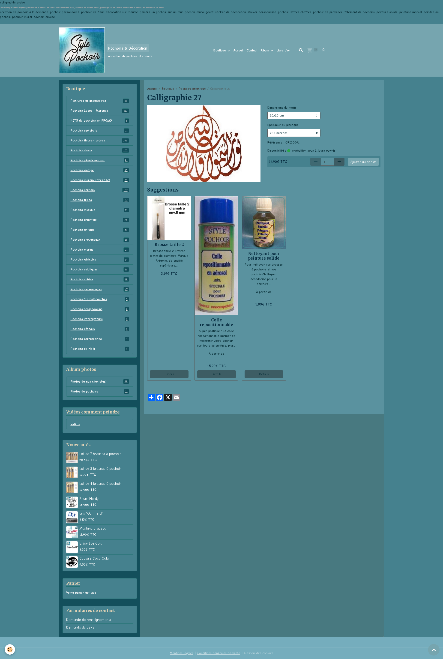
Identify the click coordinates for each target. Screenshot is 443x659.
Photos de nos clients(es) (99, 381)
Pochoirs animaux (99, 190)
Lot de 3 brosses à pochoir (100, 469)
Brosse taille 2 (169, 244)
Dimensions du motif (281, 108)
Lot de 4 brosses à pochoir (100, 484)
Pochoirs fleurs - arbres (99, 140)
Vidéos (75, 424)
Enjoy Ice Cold (90, 543)
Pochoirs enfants (99, 230)
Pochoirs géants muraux (99, 160)
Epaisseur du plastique (283, 125)
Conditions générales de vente (218, 653)
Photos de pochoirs (99, 391)
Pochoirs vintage (99, 170)
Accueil (238, 50)
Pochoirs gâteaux (99, 329)
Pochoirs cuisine (99, 279)
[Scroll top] (434, 650)
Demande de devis (80, 627)
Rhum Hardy (89, 499)
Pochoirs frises (99, 200)
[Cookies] (10, 649)
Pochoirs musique (99, 210)
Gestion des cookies (258, 653)
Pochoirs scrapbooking (99, 309)
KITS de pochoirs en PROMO (99, 121)
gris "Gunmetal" (91, 513)
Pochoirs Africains (99, 259)
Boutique (220, 50)
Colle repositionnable (216, 322)
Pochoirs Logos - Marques (99, 111)
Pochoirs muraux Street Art (99, 180)
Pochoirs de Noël (99, 349)
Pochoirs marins (99, 250)
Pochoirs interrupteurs (99, 319)
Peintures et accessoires (99, 101)
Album (265, 50)
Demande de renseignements (88, 620)
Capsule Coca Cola (94, 558)
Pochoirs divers (99, 150)
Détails (169, 374)
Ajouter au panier (363, 162)
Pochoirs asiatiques (99, 269)
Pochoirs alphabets (99, 130)
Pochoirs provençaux (99, 240)
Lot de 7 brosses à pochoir (100, 454)
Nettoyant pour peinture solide (264, 256)
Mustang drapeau (92, 528)
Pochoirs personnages (99, 289)
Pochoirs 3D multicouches (99, 299)
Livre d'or (283, 50)
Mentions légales (181, 653)
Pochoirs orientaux (192, 89)
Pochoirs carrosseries (99, 339)
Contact (252, 50)
